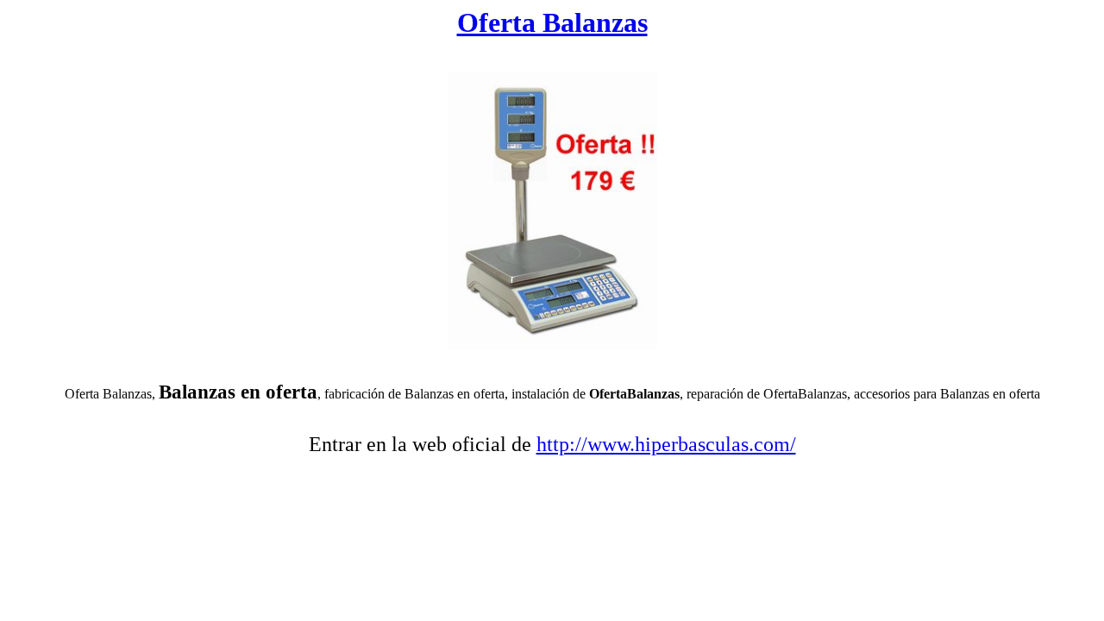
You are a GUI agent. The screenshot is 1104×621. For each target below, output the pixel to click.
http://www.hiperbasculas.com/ (666, 444)
